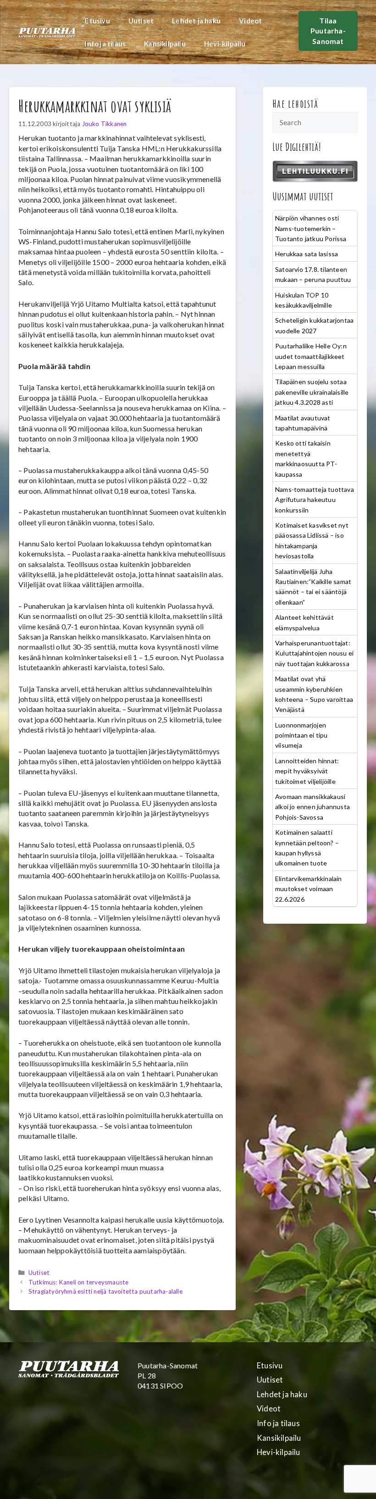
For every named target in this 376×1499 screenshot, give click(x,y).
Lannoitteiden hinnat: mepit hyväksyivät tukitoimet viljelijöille (307, 771)
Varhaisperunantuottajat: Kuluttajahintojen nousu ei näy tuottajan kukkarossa (314, 653)
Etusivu (97, 21)
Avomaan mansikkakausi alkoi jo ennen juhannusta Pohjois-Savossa (312, 807)
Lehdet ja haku (196, 21)
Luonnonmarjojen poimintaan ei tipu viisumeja (301, 735)
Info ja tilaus (105, 43)
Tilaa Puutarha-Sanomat (328, 30)
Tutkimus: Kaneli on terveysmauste (78, 1282)
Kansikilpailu (165, 43)
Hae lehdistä (295, 103)
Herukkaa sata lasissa (306, 254)
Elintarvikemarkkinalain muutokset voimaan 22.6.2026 (308, 889)
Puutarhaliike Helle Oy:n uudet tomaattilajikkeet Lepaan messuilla (311, 356)
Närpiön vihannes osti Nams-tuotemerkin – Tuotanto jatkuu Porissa (311, 228)
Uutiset (141, 21)
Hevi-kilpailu (225, 43)
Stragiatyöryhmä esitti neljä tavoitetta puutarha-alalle (105, 1291)
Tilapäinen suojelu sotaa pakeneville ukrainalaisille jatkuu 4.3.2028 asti (311, 392)
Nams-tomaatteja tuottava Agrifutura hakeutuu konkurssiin (314, 499)
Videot (250, 21)
